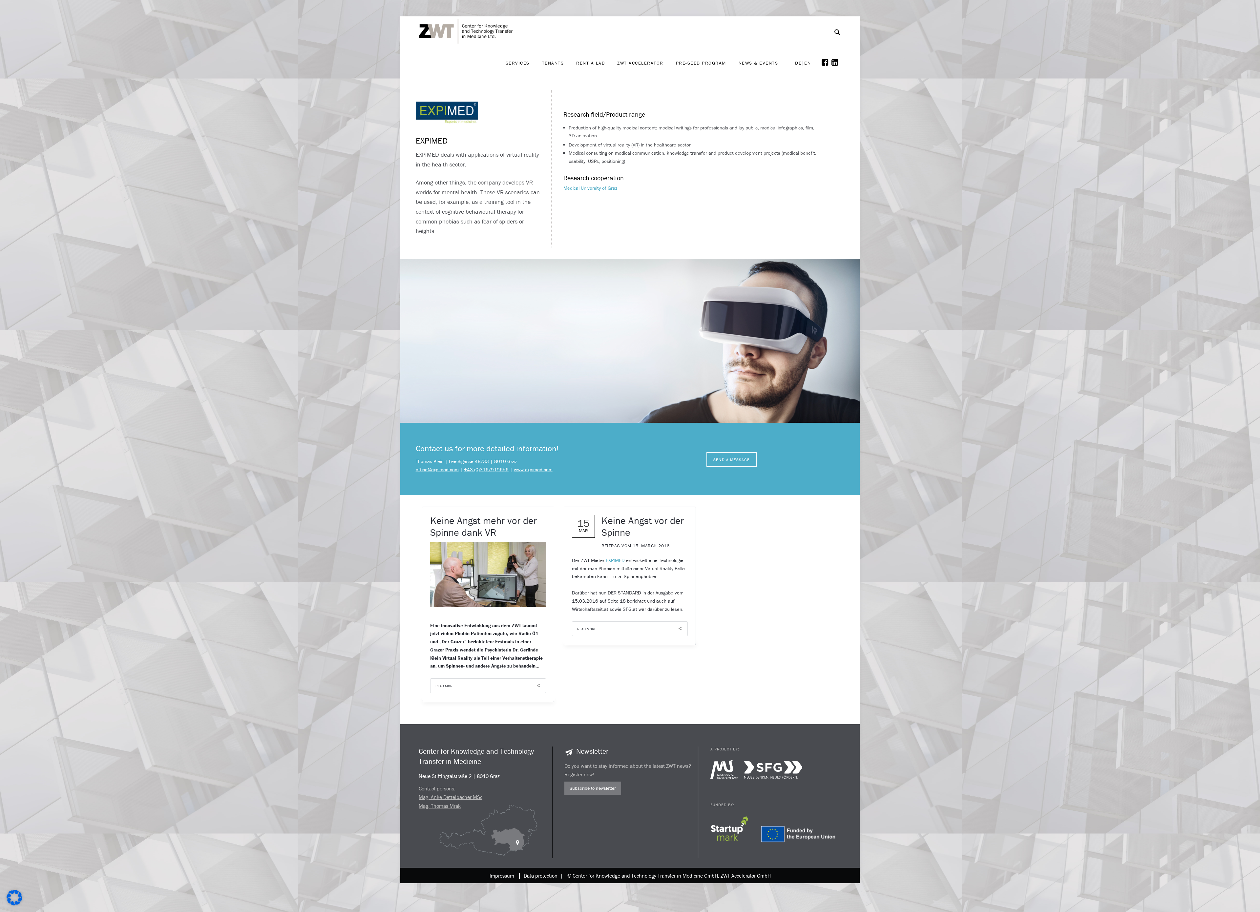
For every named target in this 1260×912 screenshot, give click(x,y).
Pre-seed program (701, 63)
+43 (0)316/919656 (486, 469)
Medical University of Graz (590, 188)
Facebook (826, 62)
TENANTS (553, 63)
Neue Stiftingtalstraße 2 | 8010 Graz (459, 776)
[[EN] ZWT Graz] (468, 14)
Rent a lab (590, 63)
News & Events (758, 63)
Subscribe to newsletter (593, 788)
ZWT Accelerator (640, 63)
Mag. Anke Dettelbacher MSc (450, 797)
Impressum (502, 875)
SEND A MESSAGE (731, 459)
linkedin (836, 62)
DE (798, 63)
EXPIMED (615, 560)
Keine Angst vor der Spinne (642, 526)
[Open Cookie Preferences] (14, 904)
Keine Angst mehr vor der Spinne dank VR (483, 526)
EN (807, 63)
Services (518, 63)
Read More (444, 686)
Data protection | (542, 875)
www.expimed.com (533, 469)
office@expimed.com (437, 469)
